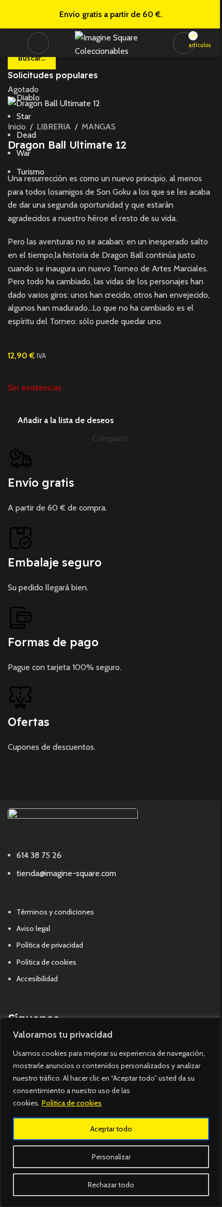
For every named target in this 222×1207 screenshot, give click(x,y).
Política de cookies (72, 1103)
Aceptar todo (111, 1128)
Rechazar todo (111, 1184)
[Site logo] (113, 42)
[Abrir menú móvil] (38, 43)
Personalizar (111, 1156)
